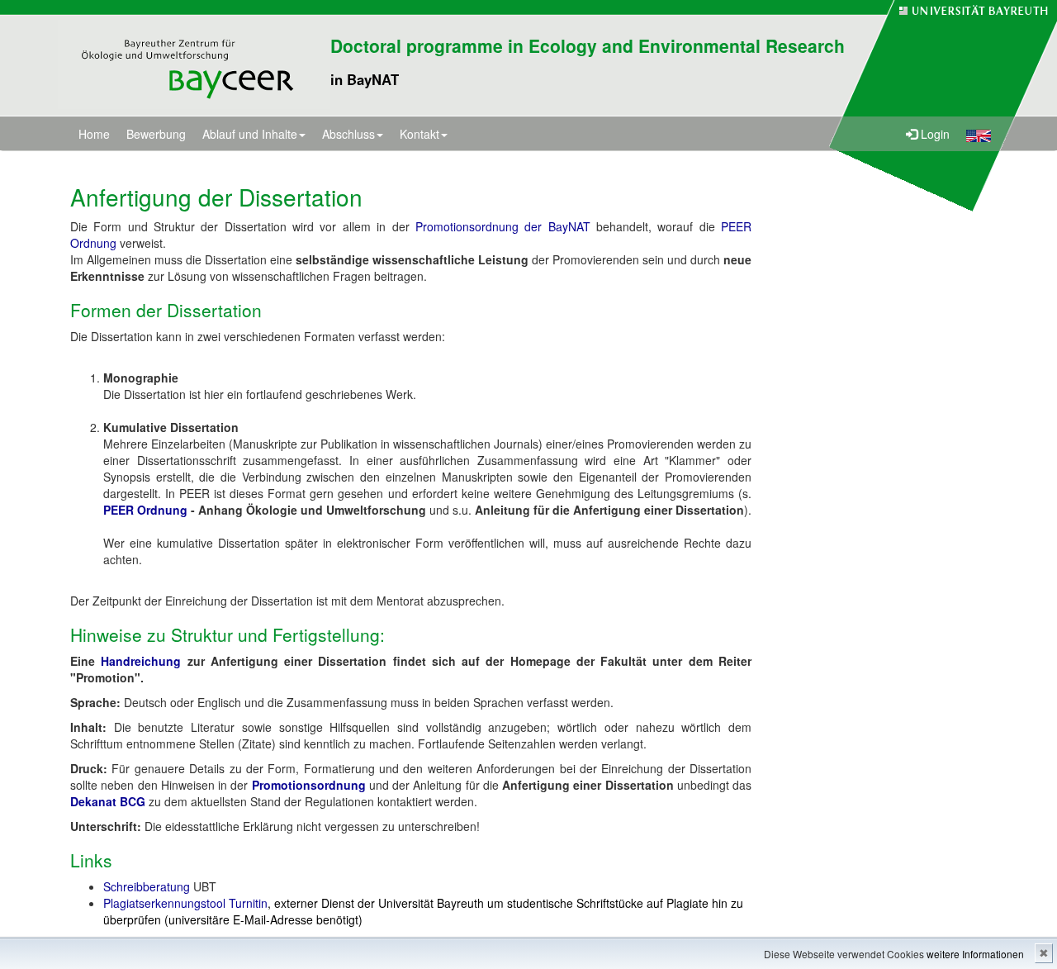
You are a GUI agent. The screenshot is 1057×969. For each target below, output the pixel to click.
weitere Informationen (975, 954)
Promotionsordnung (309, 785)
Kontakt (419, 134)
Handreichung (144, 661)
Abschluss (348, 134)
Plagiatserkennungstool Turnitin (185, 903)
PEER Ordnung (145, 509)
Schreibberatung (148, 886)
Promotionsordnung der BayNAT (502, 226)
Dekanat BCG (107, 801)
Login (933, 134)
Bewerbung (156, 134)
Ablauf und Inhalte (249, 134)
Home (94, 134)
